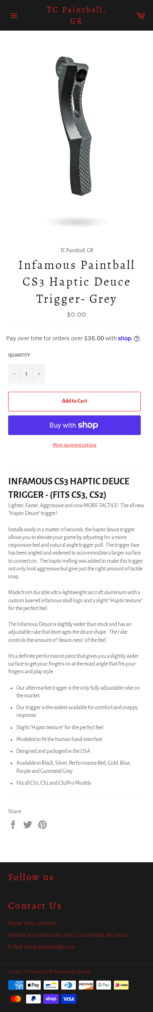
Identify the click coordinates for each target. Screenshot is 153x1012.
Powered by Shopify (72, 972)
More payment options (74, 444)
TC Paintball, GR (76, 15)
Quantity (19, 355)
